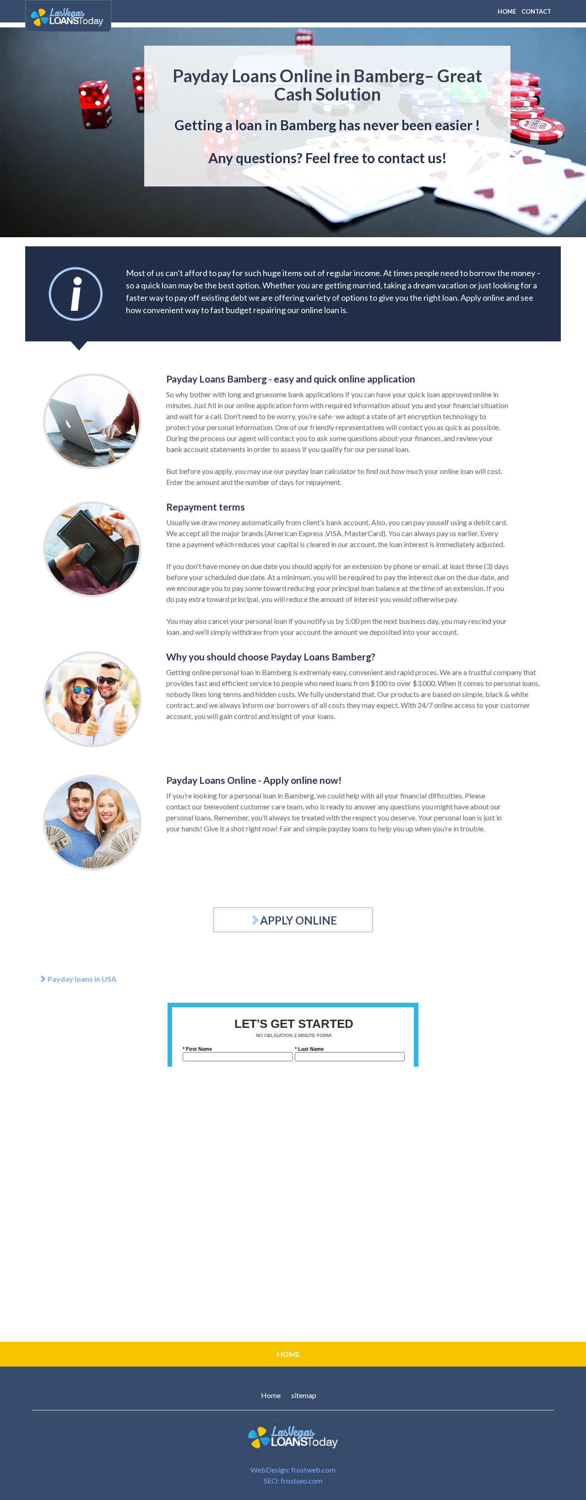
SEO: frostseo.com (293, 1480)
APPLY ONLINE (298, 920)
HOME (507, 11)
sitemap (303, 1395)
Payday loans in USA (81, 978)
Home (271, 1395)
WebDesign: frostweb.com (293, 1469)
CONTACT (536, 11)
